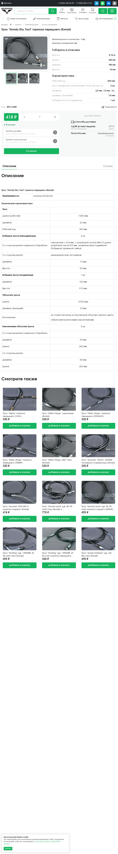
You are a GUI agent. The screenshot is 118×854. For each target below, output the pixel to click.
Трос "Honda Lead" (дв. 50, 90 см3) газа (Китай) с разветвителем (57, 508)
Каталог (18, 25)
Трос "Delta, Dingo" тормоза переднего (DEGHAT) (95, 414)
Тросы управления (49, 25)
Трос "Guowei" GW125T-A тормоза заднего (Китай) (16, 508)
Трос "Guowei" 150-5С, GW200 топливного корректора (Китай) (98, 461)
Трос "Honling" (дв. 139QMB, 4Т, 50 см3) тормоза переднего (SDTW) (58, 554)
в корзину (19, 426)
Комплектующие (31, 25)
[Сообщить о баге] (114, 3)
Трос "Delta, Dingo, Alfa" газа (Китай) (57, 461)
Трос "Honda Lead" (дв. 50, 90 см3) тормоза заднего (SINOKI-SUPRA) (97, 508)
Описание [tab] (9, 166)
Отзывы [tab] (108, 166)
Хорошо (8, 848)
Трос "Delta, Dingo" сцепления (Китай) (57, 414)
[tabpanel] (59, 273)
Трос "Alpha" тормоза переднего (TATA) (14, 414)
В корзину (31, 151)
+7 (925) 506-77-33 (84, 3)
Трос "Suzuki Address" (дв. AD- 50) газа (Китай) (96, 554)
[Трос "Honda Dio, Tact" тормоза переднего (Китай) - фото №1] (25, 53)
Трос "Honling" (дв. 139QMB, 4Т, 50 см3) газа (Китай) (18, 554)
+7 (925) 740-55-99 (66, 3)
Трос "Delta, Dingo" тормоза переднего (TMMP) (17, 461)
